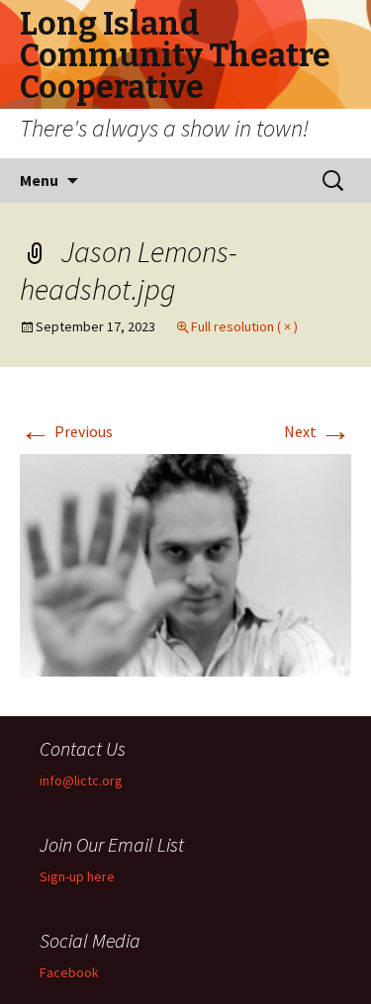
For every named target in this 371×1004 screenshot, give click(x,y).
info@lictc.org (81, 780)
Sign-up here (77, 876)
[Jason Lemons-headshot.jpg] (185, 563)
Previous (66, 431)
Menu (39, 180)
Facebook (69, 972)
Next (317, 431)
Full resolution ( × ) (244, 326)
